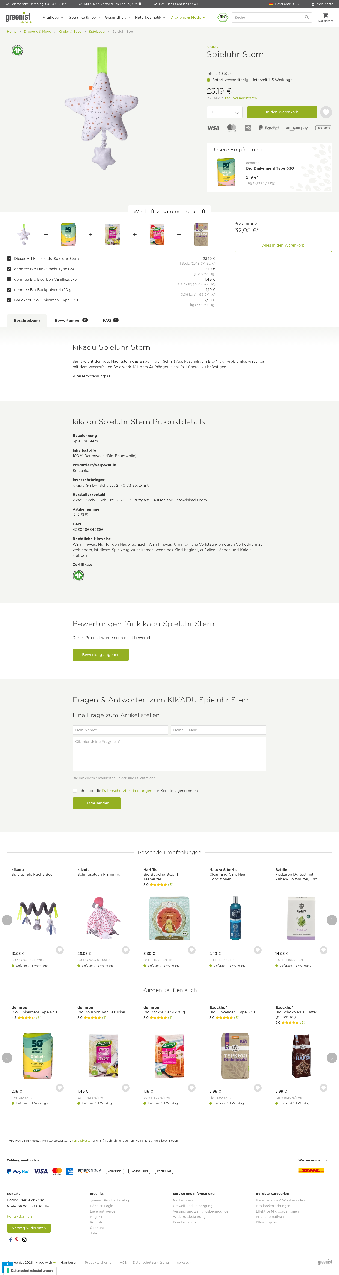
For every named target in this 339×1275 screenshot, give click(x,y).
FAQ (110, 320)
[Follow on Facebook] (10, 1239)
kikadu (213, 46)
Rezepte (96, 1222)
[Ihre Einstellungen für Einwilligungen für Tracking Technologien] (30, 1270)
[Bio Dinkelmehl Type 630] (68, 234)
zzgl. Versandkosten (241, 98)
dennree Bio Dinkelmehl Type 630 (44, 269)
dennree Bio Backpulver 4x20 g (43, 290)
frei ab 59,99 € (127, 4)
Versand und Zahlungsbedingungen (201, 1211)
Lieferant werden (103, 1211)
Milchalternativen (270, 1217)
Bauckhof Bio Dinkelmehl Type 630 (46, 300)
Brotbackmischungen (273, 1206)
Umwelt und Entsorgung (192, 1206)
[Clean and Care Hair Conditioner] (235, 919)
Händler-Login (101, 1206)
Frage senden (96, 803)
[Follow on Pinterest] (17, 1239)
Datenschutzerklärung (151, 1262)
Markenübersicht (186, 1200)
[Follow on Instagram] (24, 1239)
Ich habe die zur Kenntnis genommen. (139, 791)
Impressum (183, 1262)
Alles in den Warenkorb (283, 245)
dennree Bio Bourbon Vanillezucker (46, 279)
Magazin (96, 1217)
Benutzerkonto (185, 1222)
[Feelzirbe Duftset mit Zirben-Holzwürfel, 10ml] (301, 919)
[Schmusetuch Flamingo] (103, 919)
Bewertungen (70, 320)
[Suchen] (307, 17)
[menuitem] (322, 4)
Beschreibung (27, 320)
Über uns (97, 1228)
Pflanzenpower (268, 1222)
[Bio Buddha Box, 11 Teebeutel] (169, 919)
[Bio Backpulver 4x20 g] (157, 234)
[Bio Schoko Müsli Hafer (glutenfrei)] (301, 1056)
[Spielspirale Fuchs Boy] (38, 919)
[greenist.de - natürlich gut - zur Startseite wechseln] (19, 17)
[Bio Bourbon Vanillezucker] (113, 234)
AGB (123, 1262)
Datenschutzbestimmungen (127, 791)
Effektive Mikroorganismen (277, 1211)
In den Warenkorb (282, 112)
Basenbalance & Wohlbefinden (280, 1200)
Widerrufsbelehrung (189, 1217)
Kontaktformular (20, 1216)
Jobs (94, 1233)
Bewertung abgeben (100, 655)
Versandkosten (82, 1140)
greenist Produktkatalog (109, 1200)
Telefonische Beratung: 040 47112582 (38, 4)
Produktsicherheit (99, 1262)
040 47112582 (32, 1200)
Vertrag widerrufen (29, 1228)
